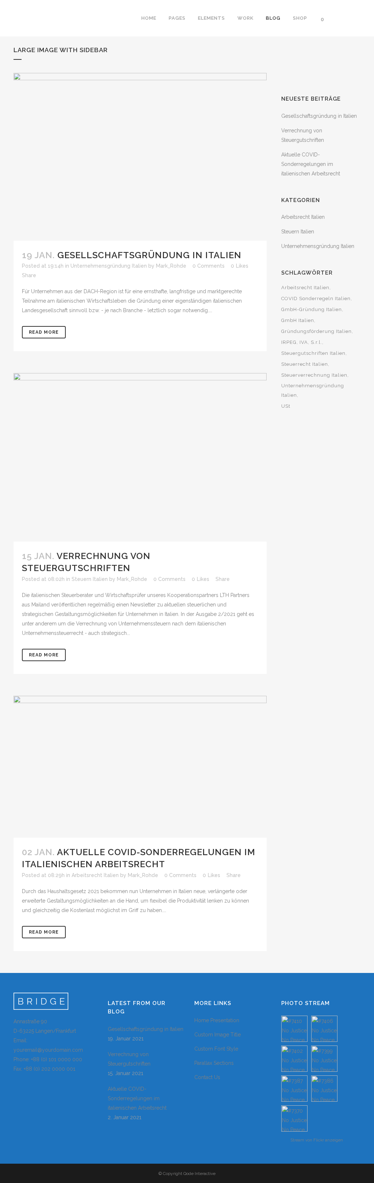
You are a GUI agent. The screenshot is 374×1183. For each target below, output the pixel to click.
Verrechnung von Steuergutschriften (129, 1059)
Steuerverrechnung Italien (314, 375)
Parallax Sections (214, 1063)
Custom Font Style (216, 1049)
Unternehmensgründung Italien (108, 266)
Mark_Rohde (171, 266)
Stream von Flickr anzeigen (316, 1140)
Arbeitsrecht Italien (95, 875)
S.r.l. (316, 342)
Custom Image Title (217, 1034)
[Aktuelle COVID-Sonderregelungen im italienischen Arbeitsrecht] (140, 767)
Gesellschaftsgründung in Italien (149, 255)
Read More (44, 332)
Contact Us (207, 1077)
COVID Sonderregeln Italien (316, 298)
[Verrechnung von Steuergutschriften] (140, 457)
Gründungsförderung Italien (316, 331)
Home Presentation (216, 1020)
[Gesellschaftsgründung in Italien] (140, 157)
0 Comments (169, 579)
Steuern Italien (90, 579)
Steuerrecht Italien (304, 364)
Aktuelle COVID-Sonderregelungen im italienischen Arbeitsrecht (310, 164)
